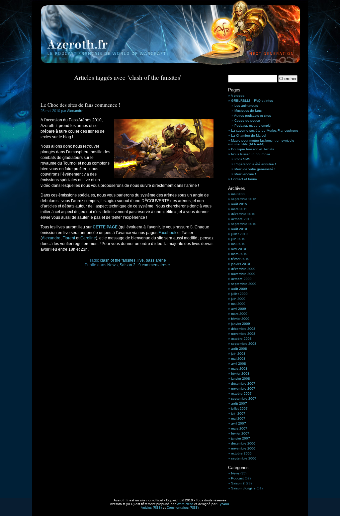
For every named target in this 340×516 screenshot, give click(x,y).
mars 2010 (239, 254)
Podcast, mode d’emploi (252, 125)
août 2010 (239, 229)
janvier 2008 (240, 378)
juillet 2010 (239, 234)
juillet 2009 (239, 294)
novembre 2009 (243, 274)
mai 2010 (238, 244)
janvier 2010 (240, 264)
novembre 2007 (243, 388)
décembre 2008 (243, 328)
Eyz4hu (223, 504)
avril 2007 (238, 423)
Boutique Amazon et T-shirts (252, 149)
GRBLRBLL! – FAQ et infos (252, 100)
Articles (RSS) (151, 507)
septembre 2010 (243, 224)
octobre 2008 (241, 338)
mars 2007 (239, 428)
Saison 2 (127, 265)
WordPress (185, 504)
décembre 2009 (243, 269)
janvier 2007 (240, 438)
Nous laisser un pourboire (250, 154)
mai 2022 (238, 194)
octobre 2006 (241, 453)
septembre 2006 (243, 458)
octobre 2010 (241, 219)
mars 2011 (239, 209)
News (112, 265)
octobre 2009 (241, 279)
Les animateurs (246, 105)
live (140, 260)
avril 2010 (238, 249)
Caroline (88, 238)
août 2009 (239, 289)
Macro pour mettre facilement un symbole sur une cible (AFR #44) (261, 142)
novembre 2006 (243, 448)
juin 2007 (238, 413)
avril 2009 (238, 309)
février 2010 (240, 259)
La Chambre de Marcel (248, 135)
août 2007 (239, 403)
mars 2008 (239, 368)
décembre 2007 (243, 383)
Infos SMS (242, 159)
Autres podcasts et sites (252, 115)
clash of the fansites (117, 260)
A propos (237, 95)
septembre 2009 (243, 284)
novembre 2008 (243, 333)
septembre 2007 (243, 398)
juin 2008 (238, 353)
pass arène (156, 260)
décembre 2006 (243, 443)
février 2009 (240, 319)
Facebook (167, 232)
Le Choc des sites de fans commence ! (80, 104)
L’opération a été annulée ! (255, 164)
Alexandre (75, 111)
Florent (68, 238)
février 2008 (240, 373)
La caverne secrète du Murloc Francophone (264, 130)
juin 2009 (238, 299)
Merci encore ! (245, 174)
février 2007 (240, 433)
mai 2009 (238, 304)
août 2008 (239, 348)
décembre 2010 (243, 214)
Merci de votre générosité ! (254, 169)
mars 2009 (239, 314)
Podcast (237, 478)
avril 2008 (238, 363)
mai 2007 (238, 418)
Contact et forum (244, 179)
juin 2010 (238, 239)
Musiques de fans (248, 110)
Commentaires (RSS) (183, 507)
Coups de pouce (247, 120)
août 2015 (239, 204)
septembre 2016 (243, 199)
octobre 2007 (241, 393)
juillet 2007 (239, 408)
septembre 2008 (243, 343)
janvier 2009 (240, 323)
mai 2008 (238, 358)
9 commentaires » (154, 265)
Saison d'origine (243, 488)
